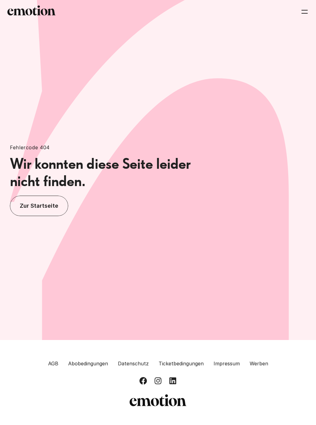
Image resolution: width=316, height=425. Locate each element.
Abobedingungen (88, 363)
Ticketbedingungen (181, 363)
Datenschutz (133, 363)
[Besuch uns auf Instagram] (158, 381)
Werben (259, 363)
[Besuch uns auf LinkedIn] (173, 381)
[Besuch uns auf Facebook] (143, 381)
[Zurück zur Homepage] (31, 12)
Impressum (227, 363)
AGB (53, 363)
